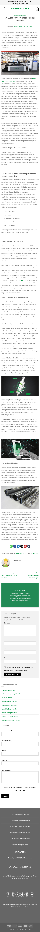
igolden (30, 26)
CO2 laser (20, 280)
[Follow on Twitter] (17, 894)
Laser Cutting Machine (9, 705)
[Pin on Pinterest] (25, 546)
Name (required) (6, 731)
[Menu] (3, 8)
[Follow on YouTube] (32, 894)
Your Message (6, 770)
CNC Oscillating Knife (8, 690)
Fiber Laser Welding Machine (20, 832)
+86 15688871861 (24, 867)
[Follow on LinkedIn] (27, 894)
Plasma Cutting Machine (9, 716)
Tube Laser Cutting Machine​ (10, 720)
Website (6, 658)
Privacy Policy (24, 907)
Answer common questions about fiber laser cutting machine (10, 575)
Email (6, 649)
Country (4, 760)
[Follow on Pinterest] (22, 894)
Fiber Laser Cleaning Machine (20, 826)
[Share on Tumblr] (28, 546)
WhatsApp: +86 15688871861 (18, 1)
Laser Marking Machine (9, 709)
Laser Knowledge (20, 15)
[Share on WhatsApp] (11, 546)
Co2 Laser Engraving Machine (11, 694)
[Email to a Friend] (21, 546)
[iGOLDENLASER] (20, 8)
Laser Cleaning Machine (9, 701)
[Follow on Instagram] (13, 894)
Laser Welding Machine (9, 713)
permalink (35, 553)
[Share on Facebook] (14, 546)
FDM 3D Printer (6, 697)
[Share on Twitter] (18, 546)
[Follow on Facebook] (8, 894)
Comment (7, 623)
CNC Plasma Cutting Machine (20, 838)
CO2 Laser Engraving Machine (20, 820)
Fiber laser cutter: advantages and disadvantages (33, 575)
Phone (3, 750)
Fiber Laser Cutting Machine (20, 814)
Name (6, 640)
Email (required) (6, 741)
